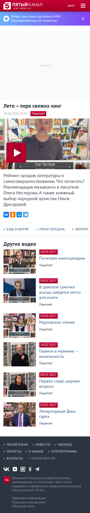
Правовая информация (29, 498)
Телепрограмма (64, 451)
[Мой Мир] (19, 214)
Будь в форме (18, 229)
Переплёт (38, 113)
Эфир (71, 5)
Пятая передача (52, 229)
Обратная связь (23, 506)
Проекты (14, 451)
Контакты (15, 458)
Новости (43, 444)
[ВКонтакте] (6, 214)
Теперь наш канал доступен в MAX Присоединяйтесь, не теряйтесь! (36, 18)
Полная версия (42, 458)
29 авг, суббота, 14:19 (22, 8)
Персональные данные (28, 502)
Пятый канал (17, 444)
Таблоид (64, 444)
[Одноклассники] (12, 214)
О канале (36, 451)
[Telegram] (25, 214)
